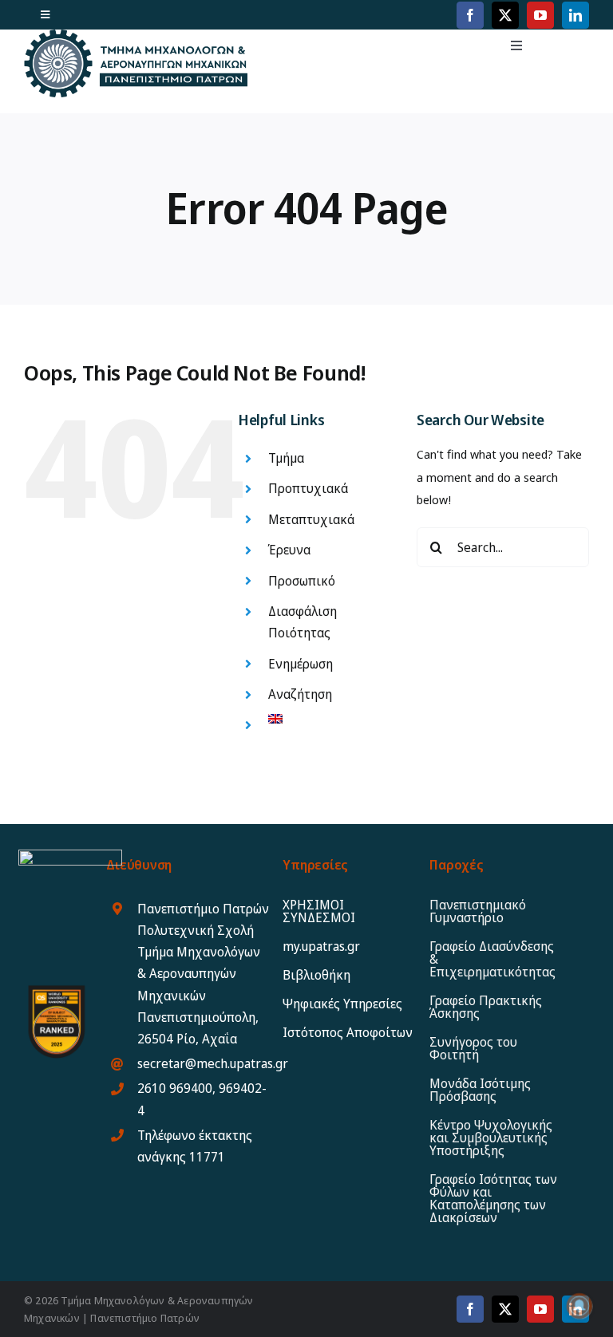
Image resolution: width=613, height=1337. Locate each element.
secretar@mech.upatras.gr (212, 1063)
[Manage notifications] (579, 1306)
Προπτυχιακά (308, 488)
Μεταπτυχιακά (311, 519)
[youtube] (540, 15)
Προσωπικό (301, 581)
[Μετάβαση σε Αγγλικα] (330, 719)
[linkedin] (575, 15)
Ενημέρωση (300, 663)
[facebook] (470, 15)
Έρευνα (289, 549)
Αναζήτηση (300, 694)
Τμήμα (286, 458)
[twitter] (505, 15)
